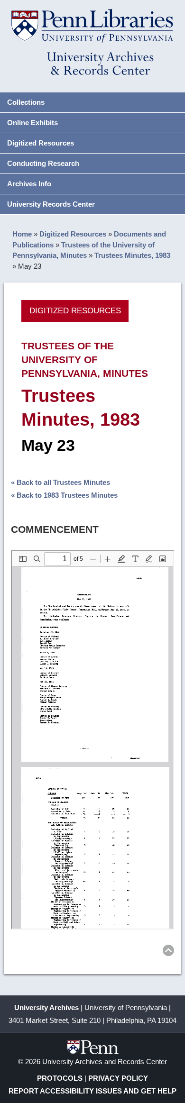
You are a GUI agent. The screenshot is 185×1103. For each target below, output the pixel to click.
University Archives (46, 1007)
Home (22, 234)
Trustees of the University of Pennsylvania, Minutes (84, 359)
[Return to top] (168, 952)
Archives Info (29, 184)
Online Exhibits (32, 123)
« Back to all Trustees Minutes (60, 482)
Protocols (60, 1078)
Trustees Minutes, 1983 (132, 255)
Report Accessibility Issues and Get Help (92, 1091)
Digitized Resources (40, 143)
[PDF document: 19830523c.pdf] (92, 740)
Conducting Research (43, 163)
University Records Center (51, 204)
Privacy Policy (118, 1078)
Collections (26, 102)
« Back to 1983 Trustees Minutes (64, 495)
